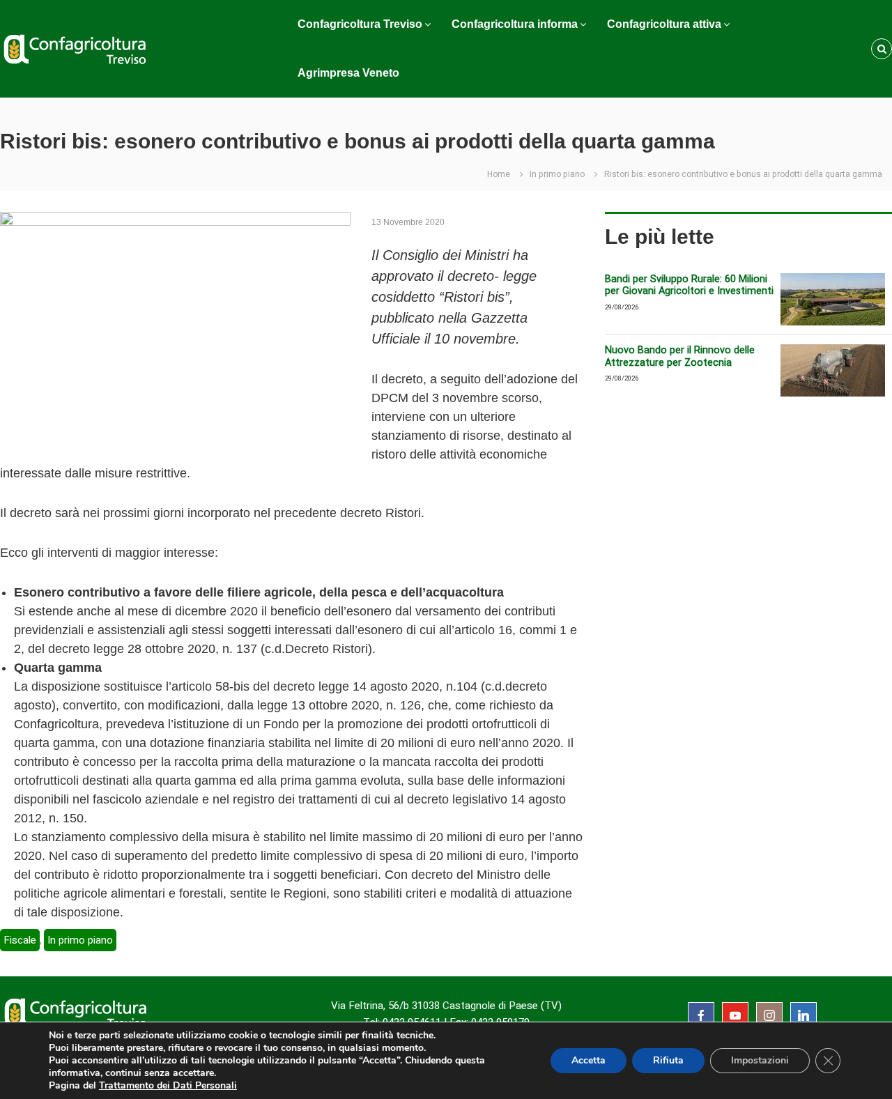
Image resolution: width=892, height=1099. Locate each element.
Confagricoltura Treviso (360, 24)
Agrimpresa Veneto (348, 73)
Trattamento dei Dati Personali (168, 1085)
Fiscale (19, 940)
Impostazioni (760, 1060)
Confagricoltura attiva (664, 24)
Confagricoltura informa (515, 24)
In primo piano (557, 174)
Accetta (588, 1060)
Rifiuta (668, 1060)
